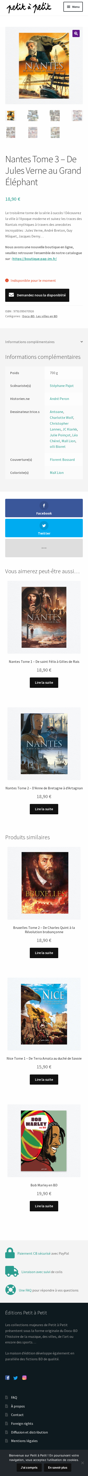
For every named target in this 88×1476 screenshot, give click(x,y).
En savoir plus (57, 1467)
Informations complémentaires (30, 342)
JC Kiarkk (70, 429)
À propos (18, 1406)
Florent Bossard (62, 459)
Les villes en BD (47, 316)
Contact (17, 1414)
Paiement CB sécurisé (34, 1253)
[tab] (44, 341)
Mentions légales (24, 1440)
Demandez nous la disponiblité (41, 295)
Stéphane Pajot (62, 385)
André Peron (59, 398)
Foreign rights (22, 1423)
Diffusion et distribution (29, 1432)
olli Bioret (58, 446)
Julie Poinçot (60, 435)
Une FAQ (25, 1290)
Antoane (56, 411)
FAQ (14, 1397)
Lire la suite (44, 682)
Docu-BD (28, 316)
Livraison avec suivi (35, 1272)
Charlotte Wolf (61, 417)
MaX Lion (68, 441)
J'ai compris (29, 1467)
